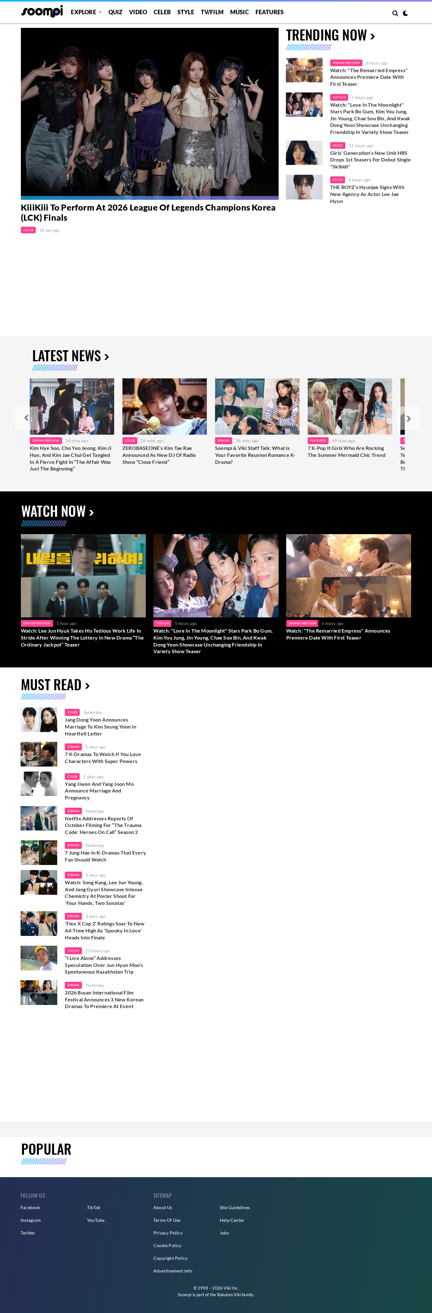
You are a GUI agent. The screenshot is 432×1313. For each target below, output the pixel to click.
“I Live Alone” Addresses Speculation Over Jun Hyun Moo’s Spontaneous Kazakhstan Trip (104, 965)
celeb (72, 712)
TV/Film (339, 97)
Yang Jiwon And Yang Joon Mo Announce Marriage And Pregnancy (99, 790)
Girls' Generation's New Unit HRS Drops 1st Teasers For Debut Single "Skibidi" (370, 159)
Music (239, 12)
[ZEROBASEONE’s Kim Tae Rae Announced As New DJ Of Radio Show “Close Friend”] (164, 406)
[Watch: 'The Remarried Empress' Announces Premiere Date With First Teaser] (304, 70)
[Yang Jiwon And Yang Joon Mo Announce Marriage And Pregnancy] (39, 784)
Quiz (115, 12)
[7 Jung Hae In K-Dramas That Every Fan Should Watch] (39, 852)
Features (270, 12)
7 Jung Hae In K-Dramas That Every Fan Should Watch (105, 855)
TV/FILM (212, 12)
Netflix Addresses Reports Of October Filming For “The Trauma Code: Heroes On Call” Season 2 (103, 825)
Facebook (30, 1207)
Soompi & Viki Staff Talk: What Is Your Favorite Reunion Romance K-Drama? (255, 454)
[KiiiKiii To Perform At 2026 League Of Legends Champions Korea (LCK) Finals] (150, 114)
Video (138, 12)
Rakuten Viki (229, 1294)
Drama (224, 440)
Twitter (28, 1232)
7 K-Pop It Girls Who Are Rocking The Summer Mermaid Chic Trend (347, 451)
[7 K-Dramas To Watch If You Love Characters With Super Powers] (39, 754)
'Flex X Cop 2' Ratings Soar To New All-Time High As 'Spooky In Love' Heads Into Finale (105, 930)
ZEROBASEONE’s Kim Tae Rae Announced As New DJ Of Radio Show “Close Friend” (159, 454)
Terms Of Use (166, 1220)
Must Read (51, 684)
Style (185, 12)
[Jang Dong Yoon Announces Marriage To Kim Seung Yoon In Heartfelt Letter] (39, 719)
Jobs (224, 1232)
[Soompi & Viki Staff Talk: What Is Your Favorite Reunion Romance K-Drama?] (257, 406)
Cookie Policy (167, 1245)
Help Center (232, 1220)
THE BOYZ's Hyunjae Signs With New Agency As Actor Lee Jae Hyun (367, 194)
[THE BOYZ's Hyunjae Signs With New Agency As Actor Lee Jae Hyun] (304, 187)
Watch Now (53, 511)
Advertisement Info (173, 1270)
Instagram (31, 1220)
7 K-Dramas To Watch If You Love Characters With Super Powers (103, 757)
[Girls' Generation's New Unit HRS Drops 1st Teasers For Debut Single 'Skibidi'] (304, 153)
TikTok (93, 1207)
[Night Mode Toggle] (405, 14)
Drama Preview (346, 63)
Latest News (66, 355)
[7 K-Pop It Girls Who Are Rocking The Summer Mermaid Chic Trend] (350, 406)
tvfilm (73, 950)
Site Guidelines (235, 1207)
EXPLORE (83, 12)
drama (73, 746)
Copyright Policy (170, 1258)
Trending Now (326, 34)
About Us (162, 1207)
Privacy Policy (167, 1232)
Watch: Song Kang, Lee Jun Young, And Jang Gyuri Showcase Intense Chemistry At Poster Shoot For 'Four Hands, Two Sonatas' (104, 892)
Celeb (162, 12)
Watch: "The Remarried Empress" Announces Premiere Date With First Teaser (369, 77)
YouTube (95, 1220)
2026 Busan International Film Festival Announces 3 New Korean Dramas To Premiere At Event (104, 999)
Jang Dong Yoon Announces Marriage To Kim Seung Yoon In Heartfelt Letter (100, 726)
